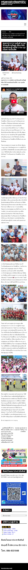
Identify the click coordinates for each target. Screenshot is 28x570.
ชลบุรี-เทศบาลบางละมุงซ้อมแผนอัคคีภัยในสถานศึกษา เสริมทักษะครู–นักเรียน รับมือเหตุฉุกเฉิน (13, 3)
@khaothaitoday (16, 73)
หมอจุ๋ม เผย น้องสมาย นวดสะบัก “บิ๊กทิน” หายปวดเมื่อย (20, 429)
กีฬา (5, 75)
